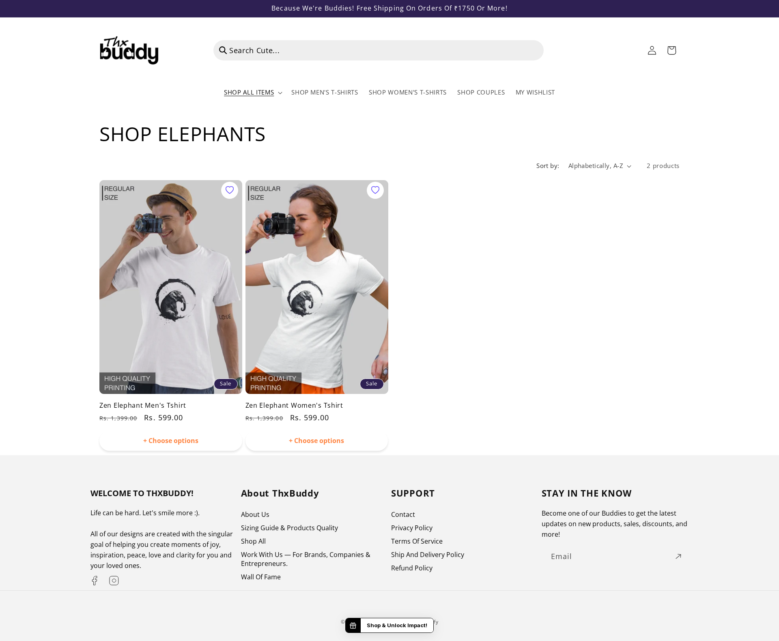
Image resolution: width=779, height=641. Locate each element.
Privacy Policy (412, 527)
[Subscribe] (678, 556)
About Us (255, 514)
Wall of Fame (261, 576)
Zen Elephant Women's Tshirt (294, 406)
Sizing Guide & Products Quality (289, 527)
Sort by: (548, 165)
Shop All (253, 541)
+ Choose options (170, 440)
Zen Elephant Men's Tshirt (142, 406)
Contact (403, 514)
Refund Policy (412, 568)
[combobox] (378, 50)
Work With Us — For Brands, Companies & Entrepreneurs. (305, 559)
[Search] (223, 50)
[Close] (556, 50)
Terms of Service (417, 541)
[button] (252, 92)
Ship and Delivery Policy (427, 554)
